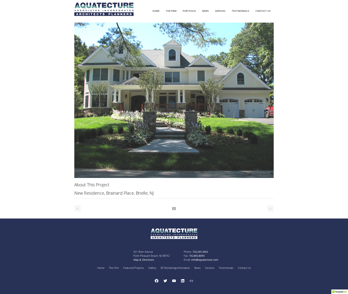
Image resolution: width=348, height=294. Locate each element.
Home (101, 268)
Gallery (152, 268)
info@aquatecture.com (204, 259)
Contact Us (244, 268)
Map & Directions (143, 259)
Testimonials (226, 268)
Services (209, 268)
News (197, 268)
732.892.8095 (197, 255)
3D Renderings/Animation (175, 268)
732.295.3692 (200, 251)
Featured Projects (133, 268)
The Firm (114, 268)
